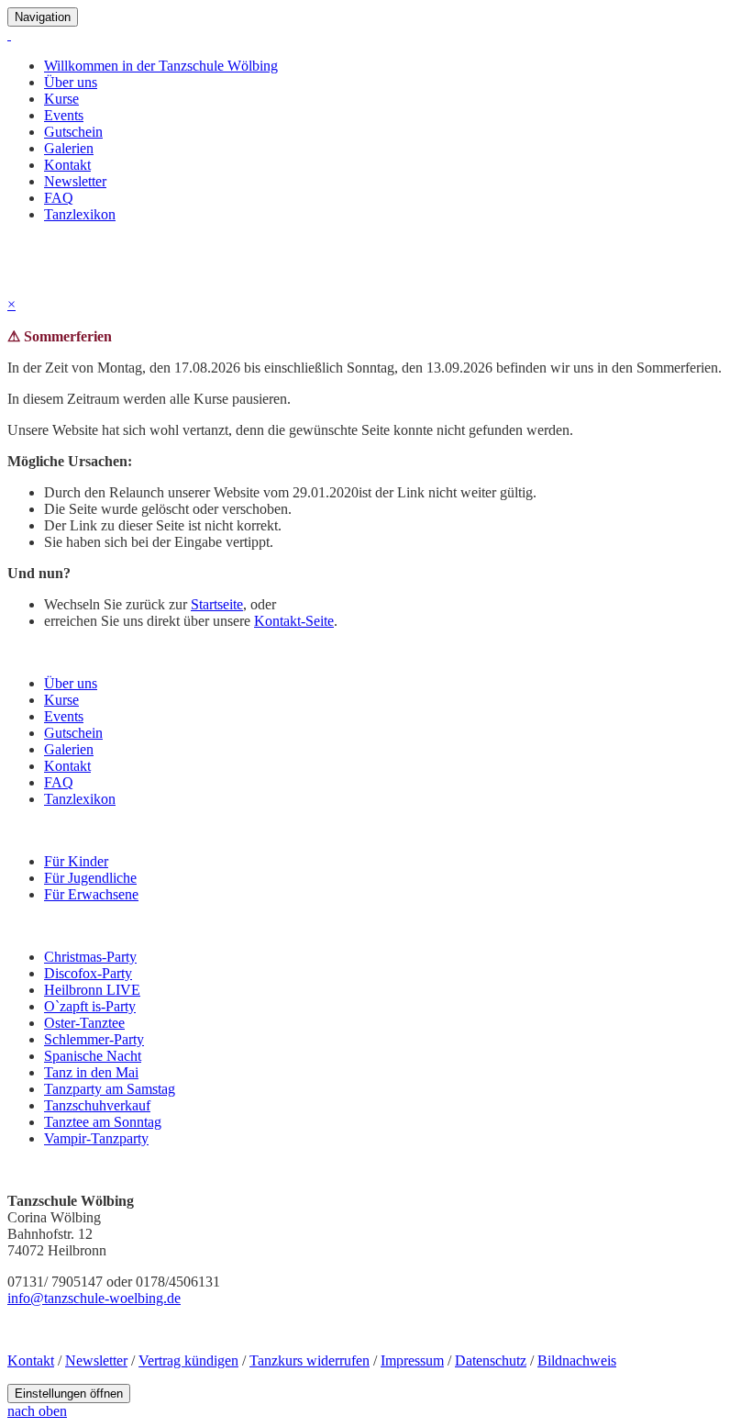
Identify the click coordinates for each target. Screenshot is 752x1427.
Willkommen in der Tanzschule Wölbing (161, 65)
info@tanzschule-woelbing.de (94, 1298)
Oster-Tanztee (84, 1023)
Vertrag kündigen (188, 1360)
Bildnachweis (576, 1360)
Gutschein (73, 131)
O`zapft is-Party (90, 1006)
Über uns (70, 82)
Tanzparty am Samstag (109, 1089)
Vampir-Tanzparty (96, 1138)
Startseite (217, 604)
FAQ (58, 198)
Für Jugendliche (90, 878)
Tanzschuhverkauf (97, 1105)
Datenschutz (490, 1360)
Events (63, 115)
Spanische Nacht (92, 1056)
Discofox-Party (88, 973)
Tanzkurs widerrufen (309, 1360)
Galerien (69, 148)
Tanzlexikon (80, 214)
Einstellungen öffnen (69, 1393)
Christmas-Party (90, 956)
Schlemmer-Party (94, 1039)
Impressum (412, 1360)
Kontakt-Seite (294, 621)
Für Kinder (76, 861)
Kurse (61, 98)
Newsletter (75, 181)
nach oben (37, 1411)
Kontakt (67, 165)
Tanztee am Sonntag (102, 1122)
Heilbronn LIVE (92, 990)
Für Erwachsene (91, 894)
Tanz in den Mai (91, 1072)
